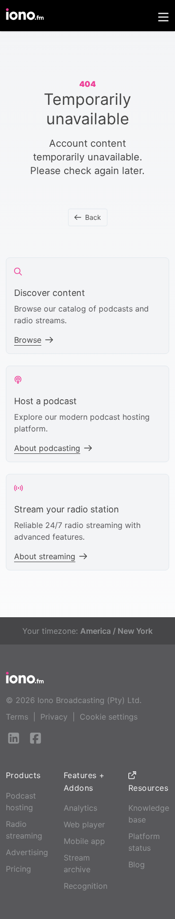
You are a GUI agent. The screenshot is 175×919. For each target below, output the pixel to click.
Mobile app (84, 841)
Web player (84, 824)
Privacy (54, 717)
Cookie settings (109, 717)
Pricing (18, 869)
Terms (17, 717)
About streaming (44, 556)
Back (93, 217)
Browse (27, 340)
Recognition (85, 886)
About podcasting (47, 448)
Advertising (27, 852)
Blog (136, 864)
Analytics (80, 808)
